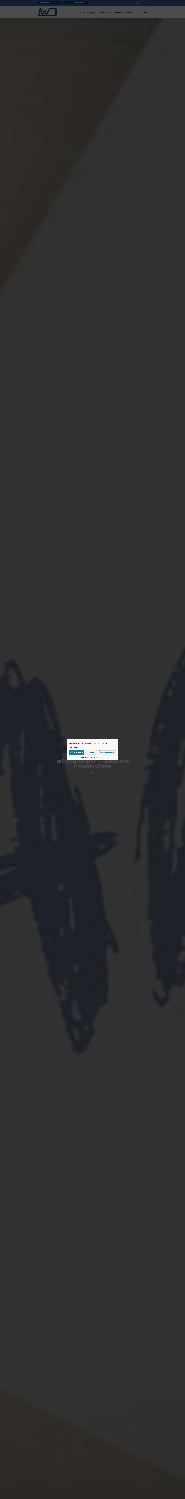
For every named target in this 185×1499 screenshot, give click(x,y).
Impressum (101, 757)
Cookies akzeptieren (76, 752)
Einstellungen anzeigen (107, 752)
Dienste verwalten (74, 747)
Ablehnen (92, 752)
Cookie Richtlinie (85, 757)
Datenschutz (94, 757)
